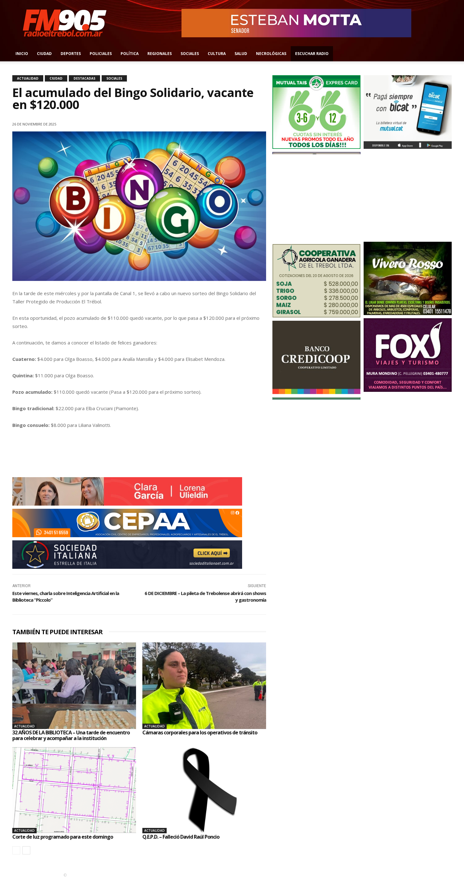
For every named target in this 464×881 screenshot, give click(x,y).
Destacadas (84, 78)
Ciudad (44, 53)
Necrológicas (271, 53)
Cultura (217, 53)
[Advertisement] (316, 196)
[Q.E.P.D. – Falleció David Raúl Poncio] (204, 790)
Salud (241, 53)
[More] (259, 123)
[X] (215, 123)
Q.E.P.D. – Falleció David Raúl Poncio (180, 836)
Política (130, 53)
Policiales (101, 53)
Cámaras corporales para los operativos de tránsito (199, 732)
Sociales (190, 53)
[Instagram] (448, 53)
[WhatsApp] (244, 123)
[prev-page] (16, 850)
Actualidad (28, 78)
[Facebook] (438, 53)
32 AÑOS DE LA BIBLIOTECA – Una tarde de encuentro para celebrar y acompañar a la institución (71, 735)
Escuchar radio (312, 53)
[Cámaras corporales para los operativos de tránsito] (204, 685)
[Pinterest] (230, 123)
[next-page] (26, 850)
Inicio (21, 53)
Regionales (159, 53)
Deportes (71, 53)
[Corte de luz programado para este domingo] (74, 790)
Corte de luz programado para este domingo (62, 836)
